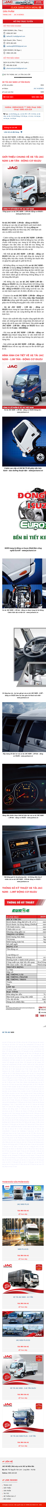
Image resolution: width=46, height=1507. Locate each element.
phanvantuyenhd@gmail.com (16, 68)
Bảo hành (7, 1499)
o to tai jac (37, 116)
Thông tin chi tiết (11, 127)
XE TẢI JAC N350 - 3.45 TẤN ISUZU (23, 1388)
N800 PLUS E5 (23, 1249)
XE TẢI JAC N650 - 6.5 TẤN (23, 1297)
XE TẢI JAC (6, 1032)
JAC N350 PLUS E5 (23, 1340)
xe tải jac (13, 118)
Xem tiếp (24, 1214)
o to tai (30, 116)
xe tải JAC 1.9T (25, 114)
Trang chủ (7, 15)
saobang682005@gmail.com (16, 46)
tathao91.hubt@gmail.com (15, 36)
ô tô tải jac (24, 116)
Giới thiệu (7, 1488)
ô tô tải (33, 114)
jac (18, 114)
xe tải (8, 116)
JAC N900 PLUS (23, 1204)
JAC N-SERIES (19, 15)
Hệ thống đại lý (10, 1496)
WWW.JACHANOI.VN (32, 1504)
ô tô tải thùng (15, 116)
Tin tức (6, 1493)
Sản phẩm (7, 1490)
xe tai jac (6, 118)
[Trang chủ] (23, 2)
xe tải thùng (13, 114)
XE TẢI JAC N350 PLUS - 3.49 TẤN (23, 1436)
